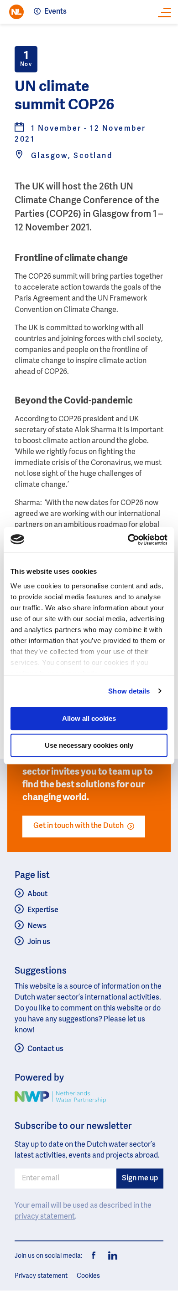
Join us (38, 942)
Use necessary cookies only (89, 745)
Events (55, 11)
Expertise (42, 910)
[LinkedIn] (110, 1255)
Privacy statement (41, 1276)
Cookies (88, 1276)
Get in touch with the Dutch (78, 826)
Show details (129, 691)
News (37, 926)
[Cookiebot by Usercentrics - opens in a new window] (128, 540)
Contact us (45, 1049)
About (37, 894)
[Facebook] (94, 1255)
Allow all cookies (89, 718)
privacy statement (45, 1216)
